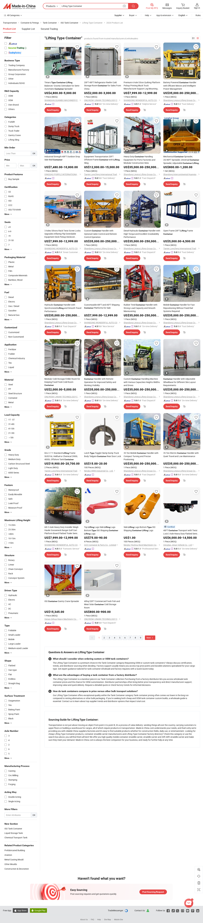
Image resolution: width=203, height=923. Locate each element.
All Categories (13, 15)
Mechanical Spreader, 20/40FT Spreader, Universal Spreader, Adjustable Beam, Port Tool (181, 160)
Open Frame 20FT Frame (178, 232)
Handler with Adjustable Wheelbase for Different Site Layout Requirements (179, 382)
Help (147, 15)
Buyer (131, 15)
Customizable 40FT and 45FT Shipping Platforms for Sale (102, 306)
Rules (198, 15)
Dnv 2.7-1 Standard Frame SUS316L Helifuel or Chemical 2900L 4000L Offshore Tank (61, 456)
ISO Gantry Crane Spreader (61, 601)
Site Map (107, 919)
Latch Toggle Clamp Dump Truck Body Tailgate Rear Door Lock (102, 455)
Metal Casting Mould (13, 859)
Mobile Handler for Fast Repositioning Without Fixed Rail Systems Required (179, 308)
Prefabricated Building (14, 850)
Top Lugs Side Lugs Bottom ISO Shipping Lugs (101, 530)
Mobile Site (118, 919)
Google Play (38, 910)
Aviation (8, 854)
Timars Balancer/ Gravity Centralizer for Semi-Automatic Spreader (62, 85)
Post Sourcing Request (153, 892)
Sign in (197, 7)
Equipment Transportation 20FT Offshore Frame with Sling (102, 159)
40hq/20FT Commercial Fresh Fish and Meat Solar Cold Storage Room (102, 604)
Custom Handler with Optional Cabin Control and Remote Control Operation (100, 233)
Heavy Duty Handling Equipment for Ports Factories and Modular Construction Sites (139, 159)
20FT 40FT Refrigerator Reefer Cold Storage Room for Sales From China (102, 85)
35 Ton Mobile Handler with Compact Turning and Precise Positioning (141, 456)
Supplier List (28, 29)
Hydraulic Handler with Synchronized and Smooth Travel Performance (62, 308)
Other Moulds (10, 864)
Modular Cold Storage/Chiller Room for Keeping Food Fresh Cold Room (62, 381)
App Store (20, 910)
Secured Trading (49, 29)
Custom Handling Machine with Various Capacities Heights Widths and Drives (142, 382)
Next (149, 637)
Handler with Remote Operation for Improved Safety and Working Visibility (100, 382)
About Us (84, 919)
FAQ (92, 919)
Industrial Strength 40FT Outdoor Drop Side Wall (62, 158)
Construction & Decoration (16, 868)
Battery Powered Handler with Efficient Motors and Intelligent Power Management (179, 85)
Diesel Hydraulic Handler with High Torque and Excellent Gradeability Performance (142, 233)
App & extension (163, 15)
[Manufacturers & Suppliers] (19, 6)
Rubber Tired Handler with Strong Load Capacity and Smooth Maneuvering (140, 308)
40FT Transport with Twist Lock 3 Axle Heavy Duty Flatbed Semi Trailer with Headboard (180, 532)
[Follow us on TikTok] (173, 910)
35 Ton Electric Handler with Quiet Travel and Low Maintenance (181, 455)
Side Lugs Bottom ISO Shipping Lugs (139, 529)
